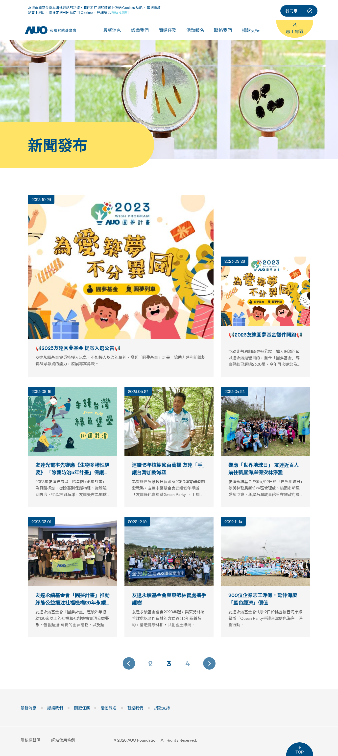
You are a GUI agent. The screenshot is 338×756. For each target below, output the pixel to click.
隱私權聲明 (120, 12)
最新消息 (112, 30)
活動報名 (195, 30)
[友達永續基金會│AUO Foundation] (50, 30)
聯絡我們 (223, 30)
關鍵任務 (167, 30)
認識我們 (140, 30)
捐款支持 (251, 30)
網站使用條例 (63, 740)
